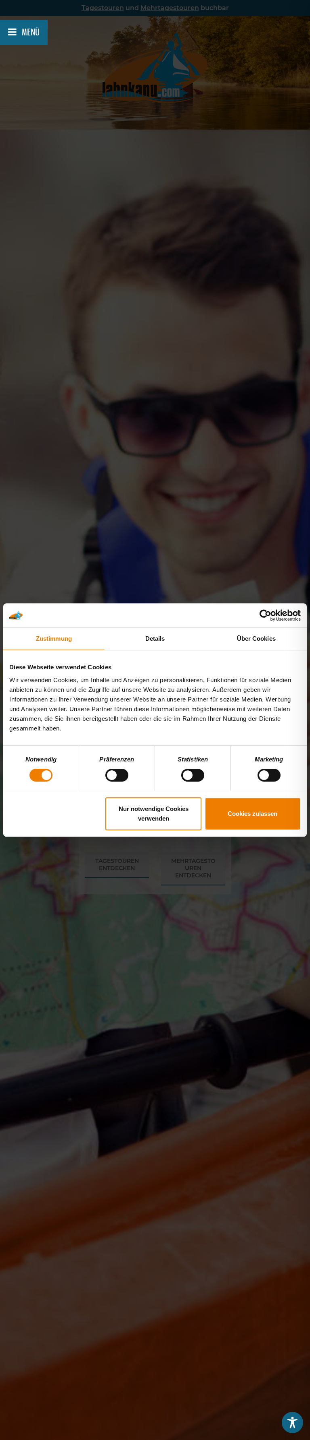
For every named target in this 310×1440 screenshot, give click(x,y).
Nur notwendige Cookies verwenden (154, 813)
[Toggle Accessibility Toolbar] (292, 1422)
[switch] (116, 775)
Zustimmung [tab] (54, 638)
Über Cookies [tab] (256, 638)
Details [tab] (155, 638)
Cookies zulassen (252, 813)
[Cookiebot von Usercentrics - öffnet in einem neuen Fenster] (265, 615)
